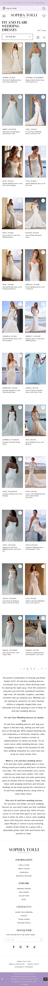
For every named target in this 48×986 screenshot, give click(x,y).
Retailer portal (24, 923)
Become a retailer (24, 876)
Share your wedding (24, 912)
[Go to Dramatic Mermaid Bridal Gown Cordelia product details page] (12, 420)
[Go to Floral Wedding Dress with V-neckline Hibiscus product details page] (35, 265)
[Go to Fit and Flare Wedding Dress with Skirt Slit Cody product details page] (35, 110)
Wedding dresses (24, 889)
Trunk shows (24, 919)
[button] (4, 16)
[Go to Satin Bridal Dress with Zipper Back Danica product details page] (12, 631)
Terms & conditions (17, 964)
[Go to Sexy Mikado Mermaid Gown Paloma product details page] (35, 213)
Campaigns (24, 872)
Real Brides (24, 892)
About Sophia (24, 869)
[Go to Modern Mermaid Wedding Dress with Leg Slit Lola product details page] (35, 579)
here (25, 984)
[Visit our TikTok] (34, 947)
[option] (12, 66)
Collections (24, 896)
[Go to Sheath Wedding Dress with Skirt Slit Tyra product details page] (35, 161)
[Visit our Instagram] (20, 947)
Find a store (24, 865)
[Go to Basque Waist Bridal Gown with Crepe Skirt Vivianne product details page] (35, 58)
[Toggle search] (44, 8)
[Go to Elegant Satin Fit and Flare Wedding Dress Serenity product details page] (35, 317)
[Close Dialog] (2, 979)
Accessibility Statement (24, 967)
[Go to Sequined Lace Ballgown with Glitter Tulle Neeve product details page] (12, 110)
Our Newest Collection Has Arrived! (24, 2)
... (38, 669)
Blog (24, 899)
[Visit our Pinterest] (27, 947)
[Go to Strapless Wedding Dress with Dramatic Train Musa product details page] (35, 525)
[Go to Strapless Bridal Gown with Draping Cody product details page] (12, 472)
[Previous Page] (20, 669)
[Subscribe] (41, 939)
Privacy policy (33, 964)
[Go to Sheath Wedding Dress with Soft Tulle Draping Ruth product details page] (12, 161)
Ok (45, 979)
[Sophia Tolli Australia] (24, 16)
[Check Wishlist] (44, 16)
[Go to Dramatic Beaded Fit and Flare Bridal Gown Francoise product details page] (12, 368)
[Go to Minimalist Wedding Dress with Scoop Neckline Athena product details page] (12, 58)
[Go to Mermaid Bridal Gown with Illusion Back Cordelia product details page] (12, 317)
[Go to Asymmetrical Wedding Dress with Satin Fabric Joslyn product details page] (12, 579)
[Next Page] (45, 669)
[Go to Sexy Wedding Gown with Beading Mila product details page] (35, 420)
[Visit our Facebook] (13, 947)
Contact (24, 916)
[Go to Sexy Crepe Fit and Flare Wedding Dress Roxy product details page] (12, 213)
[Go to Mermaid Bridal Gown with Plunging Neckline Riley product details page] (12, 265)
